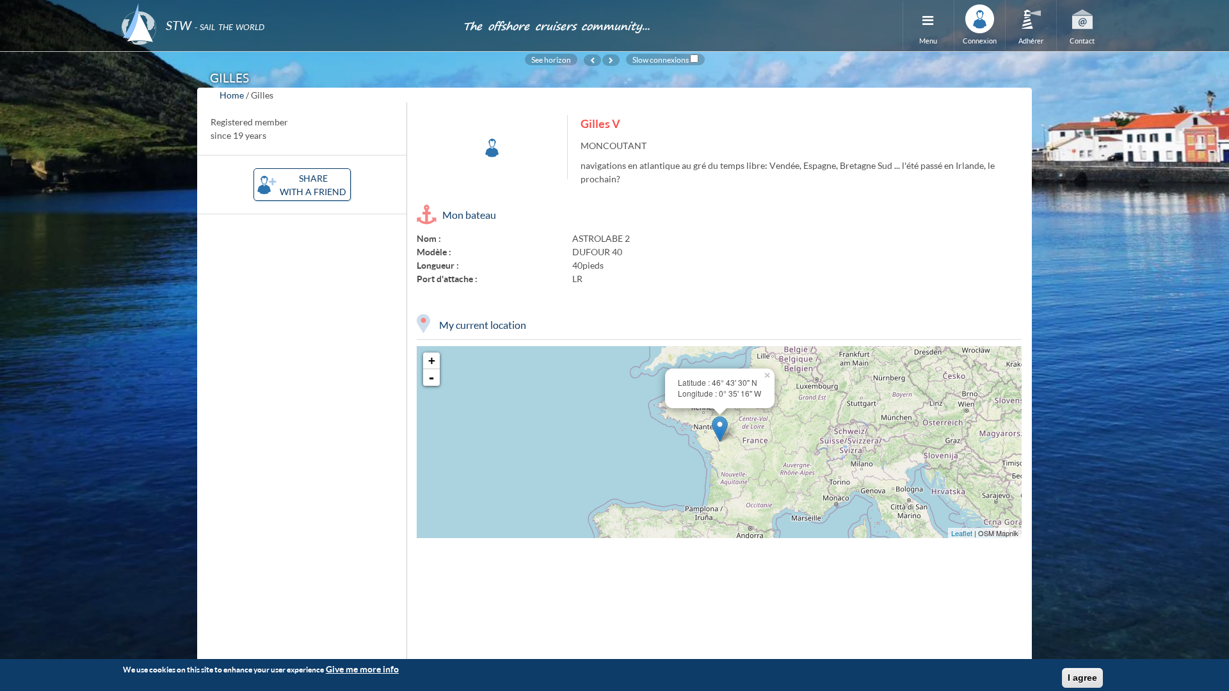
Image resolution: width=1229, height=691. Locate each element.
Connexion (980, 40)
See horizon (551, 59)
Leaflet (961, 533)
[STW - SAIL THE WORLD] (284, 8)
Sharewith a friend (313, 185)
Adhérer (1030, 40)
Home (232, 95)
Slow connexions (660, 59)
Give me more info (362, 668)
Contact (1082, 40)
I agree (1082, 677)
